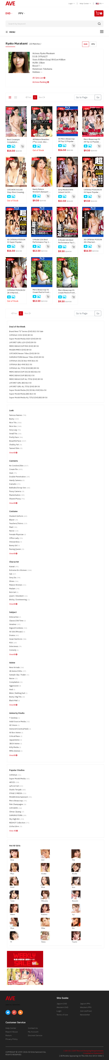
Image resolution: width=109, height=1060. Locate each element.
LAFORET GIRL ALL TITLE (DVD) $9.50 (24, 386)
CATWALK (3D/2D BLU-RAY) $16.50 (23, 361)
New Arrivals (16, 667)
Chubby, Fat (15, 444)
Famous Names (17, 415)
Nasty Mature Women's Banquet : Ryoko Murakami (41, 190)
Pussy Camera (16, 491)
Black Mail (14, 700)
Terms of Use (62, 1014)
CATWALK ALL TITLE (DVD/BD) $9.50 (24, 368)
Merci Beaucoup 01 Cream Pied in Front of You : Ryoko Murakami (66, 291)
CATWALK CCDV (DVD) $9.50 (21, 335)
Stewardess (15, 542)
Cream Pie (16, 469)
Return (9, 1035)
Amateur (15, 624)
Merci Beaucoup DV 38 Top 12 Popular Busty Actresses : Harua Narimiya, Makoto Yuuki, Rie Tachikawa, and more (92, 140)
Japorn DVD (62, 1003)
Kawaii (14, 566)
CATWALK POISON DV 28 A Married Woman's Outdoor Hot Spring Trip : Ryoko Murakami (16, 291)
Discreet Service (35, 1035)
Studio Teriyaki (17, 789)
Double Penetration (19, 476)
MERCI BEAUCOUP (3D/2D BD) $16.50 (24, 372)
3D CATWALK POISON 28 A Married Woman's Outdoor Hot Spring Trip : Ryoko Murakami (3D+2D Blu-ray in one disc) (93, 240)
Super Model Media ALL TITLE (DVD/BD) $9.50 (28, 397)
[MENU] (101, 31)
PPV (20, 13)
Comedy (14, 650)
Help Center (84, 3)
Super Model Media (19, 778)
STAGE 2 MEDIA (17, 793)
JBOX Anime (15, 743)
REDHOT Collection (19, 822)
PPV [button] (93, 44)
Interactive (15, 617)
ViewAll (12, 452)
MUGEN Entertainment (20, 797)
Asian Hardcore (17, 639)
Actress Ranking (40, 82)
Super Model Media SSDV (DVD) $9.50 (25, 339)
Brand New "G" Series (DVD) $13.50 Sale (26, 331)
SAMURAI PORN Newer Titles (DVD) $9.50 (26, 357)
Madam (14, 588)
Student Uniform (18, 516)
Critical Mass (15, 736)
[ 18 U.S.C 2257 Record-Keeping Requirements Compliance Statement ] (83, 1052)
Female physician (17, 534)
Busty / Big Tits (17, 697)
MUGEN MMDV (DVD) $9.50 (20, 350)
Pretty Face (16, 437)
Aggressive (15, 686)
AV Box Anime (16, 732)
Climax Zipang (16, 811)
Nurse (13, 531)
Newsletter (85, 1014)
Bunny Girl (14, 545)
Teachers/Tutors (18, 523)
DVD (8, 13)
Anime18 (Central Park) (20, 729)
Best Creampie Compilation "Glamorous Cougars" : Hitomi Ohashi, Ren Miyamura (16, 140)
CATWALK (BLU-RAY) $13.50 (20, 364)
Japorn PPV (85, 1003)
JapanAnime (15, 740)
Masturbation (17, 495)
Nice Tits (15, 422)
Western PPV (85, 1007)
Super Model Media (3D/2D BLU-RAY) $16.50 (27, 390)
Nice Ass (15, 426)
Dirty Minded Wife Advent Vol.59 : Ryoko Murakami (65, 191)
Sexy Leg (15, 430)
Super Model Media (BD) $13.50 (22, 394)
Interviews (15, 646)
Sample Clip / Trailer (19, 675)
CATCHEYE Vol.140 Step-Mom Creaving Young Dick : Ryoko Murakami (15, 191)
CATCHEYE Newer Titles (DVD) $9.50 (24, 353)
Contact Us (33, 1028)
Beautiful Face (17, 441)
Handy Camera (17, 480)
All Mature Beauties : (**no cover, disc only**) (41, 140)
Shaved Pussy (17, 499)
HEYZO (14, 782)
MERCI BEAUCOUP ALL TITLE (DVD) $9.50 (26, 379)
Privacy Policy (12, 1039)
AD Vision (14, 725)
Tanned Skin (16, 448)
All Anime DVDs (17, 671)
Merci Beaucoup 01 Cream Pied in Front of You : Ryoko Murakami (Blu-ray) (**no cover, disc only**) (41, 291)
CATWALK (15, 775)
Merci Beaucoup (18, 800)
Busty (14, 419)
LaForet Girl (16, 786)
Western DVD (62, 1007)
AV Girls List (38, 78)
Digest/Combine (18, 628)
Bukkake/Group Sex (19, 487)
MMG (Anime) (16, 751)
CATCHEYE (15, 808)
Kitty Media (15, 747)
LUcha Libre (15, 826)
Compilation (16, 682)
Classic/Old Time (17, 620)
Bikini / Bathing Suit (18, 693)
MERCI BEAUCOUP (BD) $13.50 (21, 375)
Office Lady (16, 538)
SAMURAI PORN (17, 815)
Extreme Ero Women (20, 570)
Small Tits (15, 433)
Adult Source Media (19, 721)
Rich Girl (13, 592)
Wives (13, 581)
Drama (14, 635)
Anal (13, 473)
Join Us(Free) (86, 1011)
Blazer (13, 520)
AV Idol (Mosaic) (17, 631)
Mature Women (17, 585)
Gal (12, 574)
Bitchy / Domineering (19, 599)
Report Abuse (12, 1031)
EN (100, 3)
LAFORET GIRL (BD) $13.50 (20, 383)
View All (12, 831)
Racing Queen (16, 549)
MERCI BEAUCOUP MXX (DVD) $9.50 (24, 346)
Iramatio (15, 484)
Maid (13, 527)
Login (71, 3)
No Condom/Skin (18, 465)
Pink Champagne (17, 804)
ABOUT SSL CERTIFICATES (13, 1004)
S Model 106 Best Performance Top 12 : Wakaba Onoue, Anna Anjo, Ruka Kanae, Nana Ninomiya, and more (67, 241)
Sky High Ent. (16, 819)
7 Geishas (14, 718)
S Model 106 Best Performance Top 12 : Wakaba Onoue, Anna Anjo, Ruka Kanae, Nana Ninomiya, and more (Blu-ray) (42, 240)
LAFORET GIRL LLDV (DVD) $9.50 (22, 342)
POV (13, 642)
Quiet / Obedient (18, 596)
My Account (33, 1031)
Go (98, 97)
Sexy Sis (14, 577)
